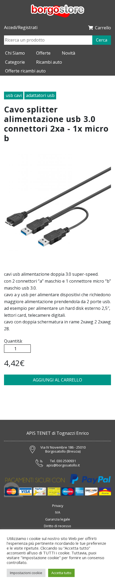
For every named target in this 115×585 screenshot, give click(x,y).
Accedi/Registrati (20, 27)
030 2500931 (66, 461)
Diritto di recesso (57, 525)
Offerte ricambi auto (25, 71)
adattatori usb (40, 95)
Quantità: (13, 341)
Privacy (57, 505)
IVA (57, 512)
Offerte (43, 53)
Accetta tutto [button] (61, 572)
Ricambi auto (49, 62)
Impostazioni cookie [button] (26, 572)
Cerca (101, 40)
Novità (68, 53)
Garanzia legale (57, 519)
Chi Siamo (15, 53)
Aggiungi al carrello (57, 380)
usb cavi (14, 95)
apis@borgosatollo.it (63, 465)
